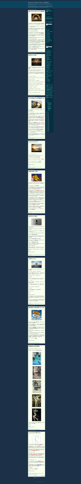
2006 (47, 130)
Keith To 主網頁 (48, 38)
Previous (43, 475)
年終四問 (30, 228)
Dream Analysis (37, 51)
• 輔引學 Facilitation (48, 54)
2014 (47, 122)
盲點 (29, 212)
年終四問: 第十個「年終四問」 (33, 216)
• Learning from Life (48, 68)
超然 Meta (31, 212)
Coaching (32, 254)
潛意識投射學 (40, 51)
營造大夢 (43, 51)
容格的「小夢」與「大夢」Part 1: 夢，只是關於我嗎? (37, 11)
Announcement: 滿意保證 (49, 94)
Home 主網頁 (47, 30)
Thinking (38, 137)
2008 (47, 128)
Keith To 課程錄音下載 (48, 39)
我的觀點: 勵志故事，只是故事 (33, 171)
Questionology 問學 (34, 137)
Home (35, 475)
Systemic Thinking (37, 342)
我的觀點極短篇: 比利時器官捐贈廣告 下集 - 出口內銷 (36, 307)
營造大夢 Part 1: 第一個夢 (33, 23)
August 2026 (48, 102)
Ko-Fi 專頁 (40, 226)
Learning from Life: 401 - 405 (33, 141)
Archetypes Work (33, 51)
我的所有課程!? (48, 41)
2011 (47, 125)
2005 (47, 131)
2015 (47, 121)
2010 (47, 126)
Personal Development (37, 254)
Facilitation (42, 473)
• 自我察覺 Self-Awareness (49, 61)
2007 (47, 129)
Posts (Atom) (38, 477)
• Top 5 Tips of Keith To (48, 72)
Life (31, 137)
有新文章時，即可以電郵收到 (49, 31)
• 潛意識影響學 (47, 58)
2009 (47, 127)
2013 (47, 123)
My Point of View (33, 342)
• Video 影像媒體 (48, 81)
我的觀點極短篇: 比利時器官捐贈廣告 (34, 346)
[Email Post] (30, 50)
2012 (47, 124)
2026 (47, 101)
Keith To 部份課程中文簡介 (49, 40)
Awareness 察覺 (33, 473)
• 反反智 (47, 60)
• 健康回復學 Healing (48, 59)
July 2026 (48, 110)
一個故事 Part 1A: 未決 (32, 258)
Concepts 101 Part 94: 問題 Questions (35, 432)
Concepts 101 (39, 473)
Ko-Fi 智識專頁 (47, 32)
